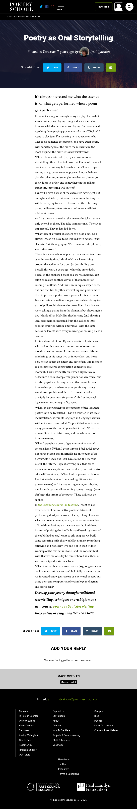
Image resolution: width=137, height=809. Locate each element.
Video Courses (26, 725)
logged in (64, 660)
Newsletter (64, 759)
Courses (23, 711)
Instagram (63, 769)
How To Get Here (61, 730)
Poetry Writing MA (28, 735)
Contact (57, 725)
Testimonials (26, 745)
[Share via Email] (111, 67)
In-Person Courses (28, 716)
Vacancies (58, 745)
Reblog (96, 67)
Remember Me (92, 49)
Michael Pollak (68, 681)
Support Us (58, 711)
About (56, 720)
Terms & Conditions (68, 774)
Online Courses (27, 720)
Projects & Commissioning (66, 735)
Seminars (24, 730)
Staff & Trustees (61, 740)
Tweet (55, 67)
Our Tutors (24, 754)
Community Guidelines (106, 730)
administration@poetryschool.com (74, 699)
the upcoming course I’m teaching (58, 505)
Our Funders (59, 716)
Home (9, 17)
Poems (98, 720)
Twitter (62, 764)
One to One (25, 740)
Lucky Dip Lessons (103, 725)
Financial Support (28, 749)
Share (75, 67)
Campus (98, 711)
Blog (14, 17)
